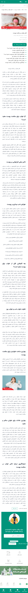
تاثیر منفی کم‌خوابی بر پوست (18, 50)
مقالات (10, 591)
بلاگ (22, 10)
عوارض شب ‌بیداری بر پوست (18, 52)
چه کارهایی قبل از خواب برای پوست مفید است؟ (14, 54)
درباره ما (3, 591)
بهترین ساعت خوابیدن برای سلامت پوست (15, 58)
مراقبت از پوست (17, 10)
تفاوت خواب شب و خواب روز (18, 56)
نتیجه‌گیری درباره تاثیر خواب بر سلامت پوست (14, 62)
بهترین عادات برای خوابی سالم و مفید (16, 60)
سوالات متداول (17, 591)
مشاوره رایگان (24, 591)
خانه (26, 10)
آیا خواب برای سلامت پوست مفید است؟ (15, 48)
